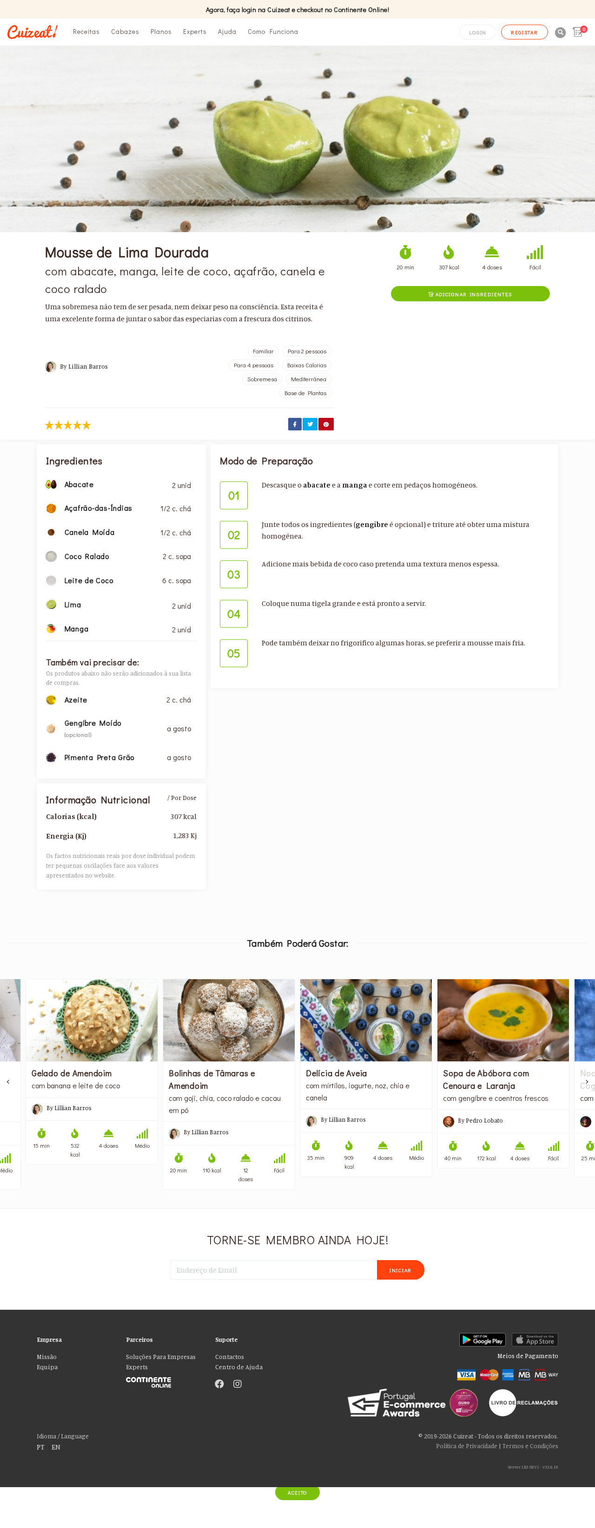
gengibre (372, 524)
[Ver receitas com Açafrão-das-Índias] (51, 507)
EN (56, 1446)
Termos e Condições (530, 1446)
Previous (8, 1081)
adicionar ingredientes (470, 294)
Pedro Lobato (484, 1120)
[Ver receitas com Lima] (51, 603)
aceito (297, 1492)
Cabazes (125, 31)
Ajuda (227, 31)
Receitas (86, 31)
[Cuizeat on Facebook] (219, 1384)
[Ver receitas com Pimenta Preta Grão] (51, 756)
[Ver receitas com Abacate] (51, 483)
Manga (77, 628)
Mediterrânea (308, 379)
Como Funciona (273, 31)
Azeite (76, 699)
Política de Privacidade (466, 1446)
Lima (73, 604)
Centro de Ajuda (239, 1367)
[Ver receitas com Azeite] (51, 698)
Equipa (47, 1367)
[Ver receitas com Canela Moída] (51, 531)
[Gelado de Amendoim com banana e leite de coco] (92, 1020)
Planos (161, 31)
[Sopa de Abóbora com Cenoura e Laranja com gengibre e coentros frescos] (503, 1020)
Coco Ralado (87, 556)
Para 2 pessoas (307, 351)
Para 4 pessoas (253, 365)
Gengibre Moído (93, 723)
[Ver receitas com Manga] (51, 627)
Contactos (229, 1356)
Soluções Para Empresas (161, 1356)
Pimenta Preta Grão (100, 757)
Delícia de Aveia (336, 1073)
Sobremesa (262, 379)
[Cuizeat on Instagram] (237, 1384)
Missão (47, 1356)
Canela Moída (90, 532)
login (478, 32)
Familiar (263, 351)
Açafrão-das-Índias (99, 508)
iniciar (401, 1270)
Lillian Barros (88, 366)
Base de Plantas (305, 393)
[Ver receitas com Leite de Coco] (51, 579)
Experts (195, 31)
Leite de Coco (89, 580)
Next (586, 1081)
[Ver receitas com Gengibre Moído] (51, 727)
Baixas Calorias (306, 365)
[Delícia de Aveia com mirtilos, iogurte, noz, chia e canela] (366, 1020)
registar (524, 32)
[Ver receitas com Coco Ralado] (51, 555)
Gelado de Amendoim (72, 1073)
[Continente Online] (163, 1380)
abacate (317, 484)
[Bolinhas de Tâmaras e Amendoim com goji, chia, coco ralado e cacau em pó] (229, 1020)
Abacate (79, 484)
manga (354, 484)
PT (41, 1446)
